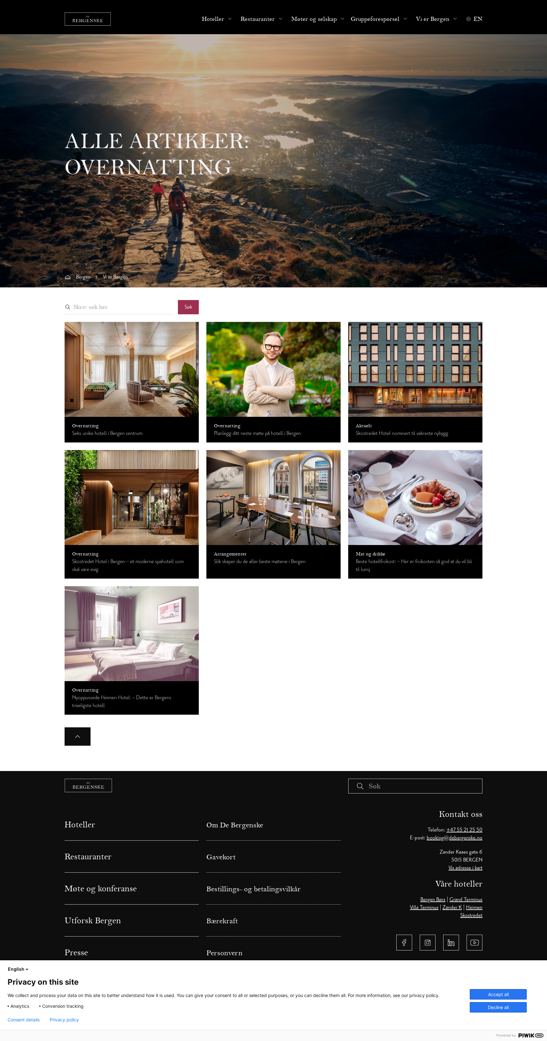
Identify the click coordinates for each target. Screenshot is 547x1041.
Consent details (24, 1019)
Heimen (474, 907)
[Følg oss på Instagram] (428, 942)
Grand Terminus (466, 899)
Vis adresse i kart (465, 867)
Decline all (498, 1007)
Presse (76, 952)
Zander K (452, 907)
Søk (188, 307)
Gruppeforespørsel (375, 19)
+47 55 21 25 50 (464, 829)
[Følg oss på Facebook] (404, 942)
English (16, 969)
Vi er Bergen (433, 19)
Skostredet (471, 915)
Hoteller (213, 19)
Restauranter (258, 19)
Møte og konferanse (101, 888)
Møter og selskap (314, 19)
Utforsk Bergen (93, 920)
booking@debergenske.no (454, 837)
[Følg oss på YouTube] (474, 942)
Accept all (498, 994)
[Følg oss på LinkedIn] (451, 942)
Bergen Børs (432, 899)
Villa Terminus (424, 907)
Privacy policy (64, 1019)
